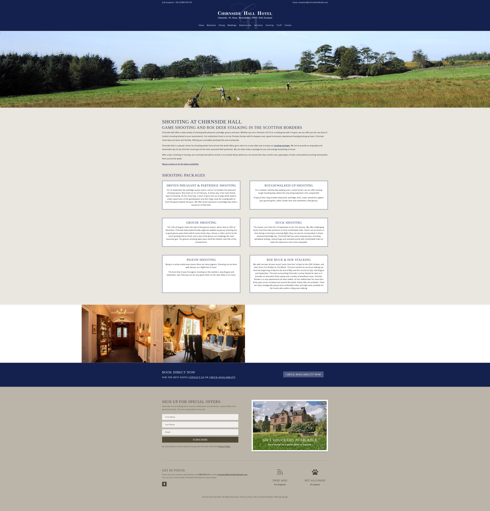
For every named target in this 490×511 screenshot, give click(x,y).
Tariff (279, 25)
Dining (222, 25)
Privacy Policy (224, 447)
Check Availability (222, 377)
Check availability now (303, 374)
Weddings (232, 25)
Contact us (196, 377)
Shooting (270, 25)
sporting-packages (282, 146)
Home (201, 25)
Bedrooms (211, 25)
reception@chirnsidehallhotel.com (313, 2)
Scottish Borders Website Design (274, 497)
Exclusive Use (245, 25)
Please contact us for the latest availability (180, 164)
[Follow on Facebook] (164, 484)
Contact (288, 25)
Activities (258, 25)
